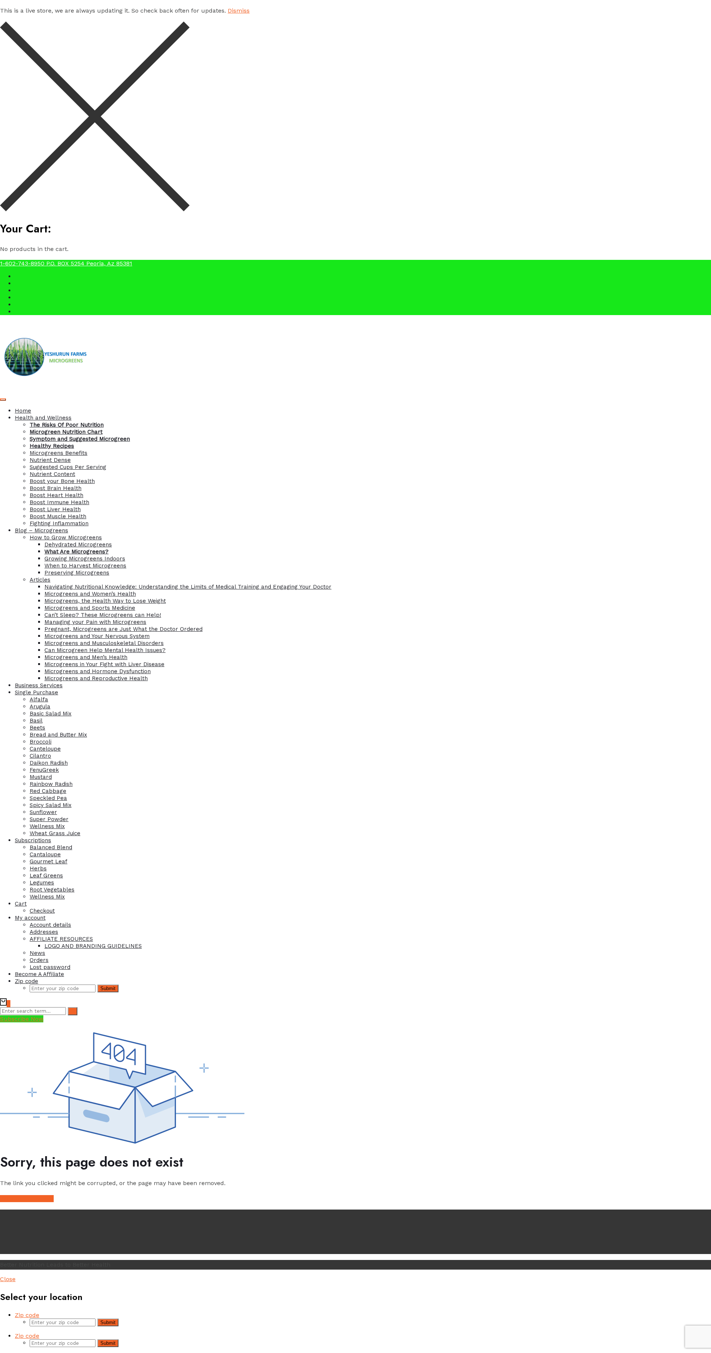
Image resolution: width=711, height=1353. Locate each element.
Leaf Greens (46, 875)
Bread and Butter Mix (58, 734)
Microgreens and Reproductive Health (96, 678)
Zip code (26, 981)
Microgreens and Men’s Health (85, 657)
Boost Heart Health (56, 495)
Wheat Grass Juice (55, 833)
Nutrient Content (52, 474)
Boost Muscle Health (58, 516)
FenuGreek (44, 770)
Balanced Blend (51, 847)
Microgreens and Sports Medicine (89, 608)
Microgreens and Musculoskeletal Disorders (104, 643)
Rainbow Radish (51, 784)
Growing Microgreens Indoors (84, 558)
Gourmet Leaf (48, 861)
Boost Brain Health (55, 488)
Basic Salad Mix (50, 713)
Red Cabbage (48, 791)
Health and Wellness (43, 417)
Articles (40, 579)
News (37, 953)
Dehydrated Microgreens (78, 544)
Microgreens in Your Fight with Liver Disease (104, 664)
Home (23, 410)
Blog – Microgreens (41, 530)
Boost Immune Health (59, 502)
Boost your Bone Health (62, 481)
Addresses (44, 932)
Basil (36, 720)
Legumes (42, 882)
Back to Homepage (27, 1198)
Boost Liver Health (55, 509)
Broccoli (40, 741)
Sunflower (43, 812)
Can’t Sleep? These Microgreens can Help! (102, 615)
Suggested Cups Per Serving (68, 467)
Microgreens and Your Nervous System (97, 636)
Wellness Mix (47, 826)
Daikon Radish (49, 763)
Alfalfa (39, 699)
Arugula (40, 706)
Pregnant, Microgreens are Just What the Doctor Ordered (123, 629)
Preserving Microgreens (76, 572)
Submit (108, 988)
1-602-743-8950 (23, 263)
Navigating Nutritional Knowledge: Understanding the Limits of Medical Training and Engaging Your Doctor (187, 586)
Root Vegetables (52, 889)
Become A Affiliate (39, 974)
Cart (21, 903)
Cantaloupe (45, 854)
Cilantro (40, 755)
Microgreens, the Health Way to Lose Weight (105, 601)
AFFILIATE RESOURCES (61, 939)
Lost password (50, 967)
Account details (50, 925)
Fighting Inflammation (59, 523)
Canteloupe (45, 748)
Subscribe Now (21, 1018)
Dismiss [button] (239, 10)
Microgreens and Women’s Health (90, 594)
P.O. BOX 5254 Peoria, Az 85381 (89, 263)
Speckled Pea (48, 798)
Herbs (38, 868)
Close (8, 1279)
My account (30, 917)
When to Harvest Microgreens (85, 565)
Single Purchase (36, 692)
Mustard (41, 777)
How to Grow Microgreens (66, 537)
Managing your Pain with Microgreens (95, 622)
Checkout (42, 910)
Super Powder (49, 819)
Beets (37, 727)
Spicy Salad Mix (50, 805)
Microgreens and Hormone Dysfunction (97, 671)
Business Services (39, 685)
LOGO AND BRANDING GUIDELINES (93, 946)
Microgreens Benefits (58, 453)
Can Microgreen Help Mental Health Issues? (105, 650)
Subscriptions (33, 840)
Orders (39, 960)
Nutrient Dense (50, 460)
